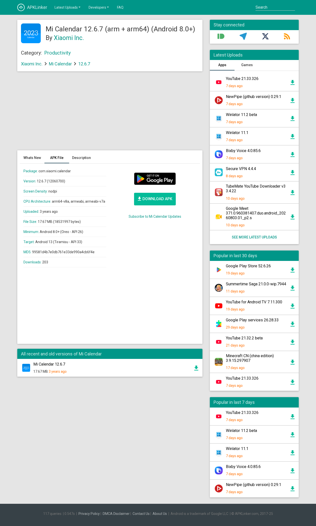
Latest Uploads (66, 7)
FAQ (120, 7)
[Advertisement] (109, 113)
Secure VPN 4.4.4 (241, 168)
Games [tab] (247, 65)
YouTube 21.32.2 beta (244, 338)
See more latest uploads (254, 237)
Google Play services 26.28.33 (252, 320)
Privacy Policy (89, 514)
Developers (97, 7)
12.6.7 (84, 63)
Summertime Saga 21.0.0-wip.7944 (256, 284)
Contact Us (141, 514)
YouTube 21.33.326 (242, 78)
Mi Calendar (60, 63)
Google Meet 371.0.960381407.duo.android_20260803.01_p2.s (256, 213)
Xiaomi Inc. (69, 37)
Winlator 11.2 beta (241, 114)
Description (81, 158)
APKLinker (37, 7)
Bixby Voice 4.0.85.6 (243, 150)
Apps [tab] (222, 65)
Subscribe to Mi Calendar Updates (155, 216)
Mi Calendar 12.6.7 (49, 364)
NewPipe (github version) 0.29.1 (253, 96)
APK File (56, 158)
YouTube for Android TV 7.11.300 (254, 302)
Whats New (32, 158)
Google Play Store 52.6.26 (248, 266)
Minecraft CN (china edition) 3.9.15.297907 (250, 358)
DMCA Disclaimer (116, 514)
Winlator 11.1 (237, 132)
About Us (160, 514)
